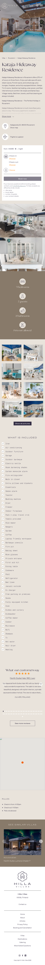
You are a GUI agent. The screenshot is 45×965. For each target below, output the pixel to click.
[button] (3, 711)
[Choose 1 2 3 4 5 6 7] (22, 170)
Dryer (8, 503)
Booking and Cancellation (22, 928)
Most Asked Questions (22, 945)
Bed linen (10, 582)
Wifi (8, 630)
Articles (22, 921)
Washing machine (13, 499)
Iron (8, 443)
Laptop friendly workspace (18, 539)
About (22, 917)
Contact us (22, 904)
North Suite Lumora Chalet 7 (17, 861)
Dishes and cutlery (15, 610)
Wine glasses (12, 554)
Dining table (12, 566)
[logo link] (22, 879)
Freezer (9, 507)
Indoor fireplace (14, 511)
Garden (9, 531)
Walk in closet (13, 479)
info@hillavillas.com (19, 186)
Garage (9, 455)
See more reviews (22, 723)
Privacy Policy (22, 924)
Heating (9, 649)
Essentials (11, 487)
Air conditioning (14, 447)
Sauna (8, 598)
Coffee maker (12, 618)
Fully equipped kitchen (17, 602)
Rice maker (11, 523)
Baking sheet (12, 550)
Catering (22, 942)
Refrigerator (12, 578)
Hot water (10, 641)
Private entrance (14, 558)
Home (22, 914)
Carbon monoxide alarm (16, 471)
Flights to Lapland (16, 137)
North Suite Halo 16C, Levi (22, 678)
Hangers (9, 527)
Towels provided (13, 519)
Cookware (10, 570)
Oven (8, 606)
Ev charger (11, 590)
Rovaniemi (11, 58)
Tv (7, 638)
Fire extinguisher (14, 475)
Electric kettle (13, 463)
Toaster (9, 495)
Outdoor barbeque (14, 459)
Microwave (10, 626)
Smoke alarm (11, 491)
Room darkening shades (16, 467)
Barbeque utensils (14, 542)
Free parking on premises (18, 594)
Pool (8, 574)
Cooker (9, 622)
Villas (3, 58)
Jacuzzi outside (13, 586)
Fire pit (10, 546)
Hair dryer (11, 645)
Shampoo (9, 634)
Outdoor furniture (14, 451)
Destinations (22, 939)
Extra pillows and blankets (19, 483)
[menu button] (41, 6)
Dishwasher (11, 614)
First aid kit (12, 562)
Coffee (9, 535)
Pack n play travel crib (17, 515)
